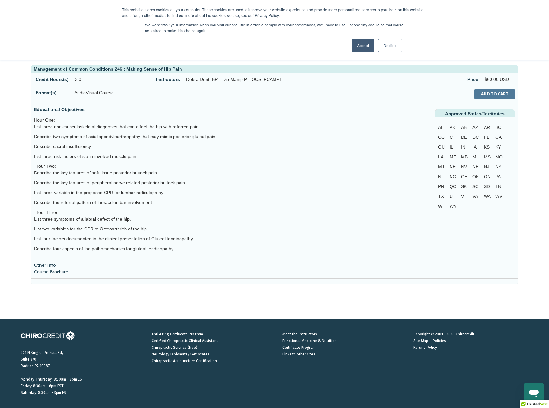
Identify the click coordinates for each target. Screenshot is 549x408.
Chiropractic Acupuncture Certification (184, 361)
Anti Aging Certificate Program (177, 334)
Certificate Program (298, 347)
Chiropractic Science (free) (174, 347)
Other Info (45, 265)
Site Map (420, 341)
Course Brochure (51, 271)
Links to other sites (298, 354)
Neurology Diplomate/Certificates (180, 354)
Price (472, 79)
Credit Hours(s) (52, 79)
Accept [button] (363, 45)
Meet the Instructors (299, 334)
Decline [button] (390, 45)
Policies (439, 341)
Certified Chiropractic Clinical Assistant (185, 341)
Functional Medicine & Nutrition (309, 341)
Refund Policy (425, 347)
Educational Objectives (59, 109)
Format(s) (46, 92)
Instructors (168, 79)
